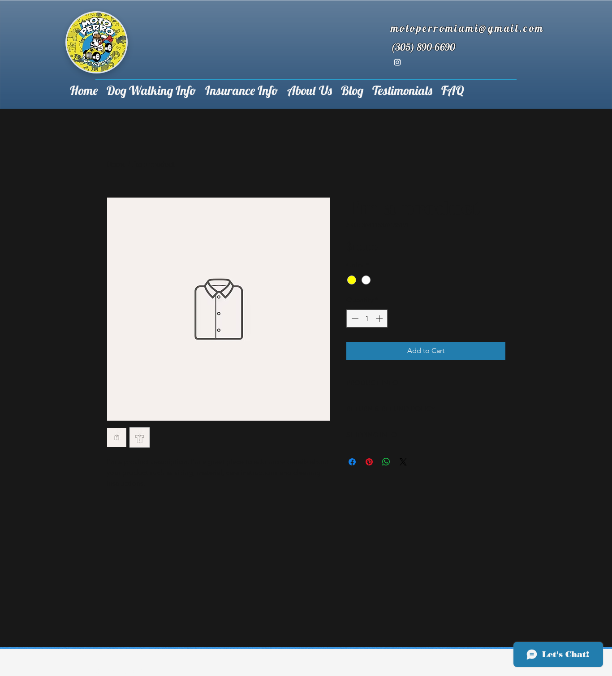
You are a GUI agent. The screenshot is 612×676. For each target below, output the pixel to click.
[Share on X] (403, 461)
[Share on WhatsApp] (386, 461)
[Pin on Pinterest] (369, 461)
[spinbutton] (367, 318)
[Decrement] (354, 318)
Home (116, 163)
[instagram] (397, 62)
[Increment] (380, 318)
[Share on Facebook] (352, 461)
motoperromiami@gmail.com (467, 28)
